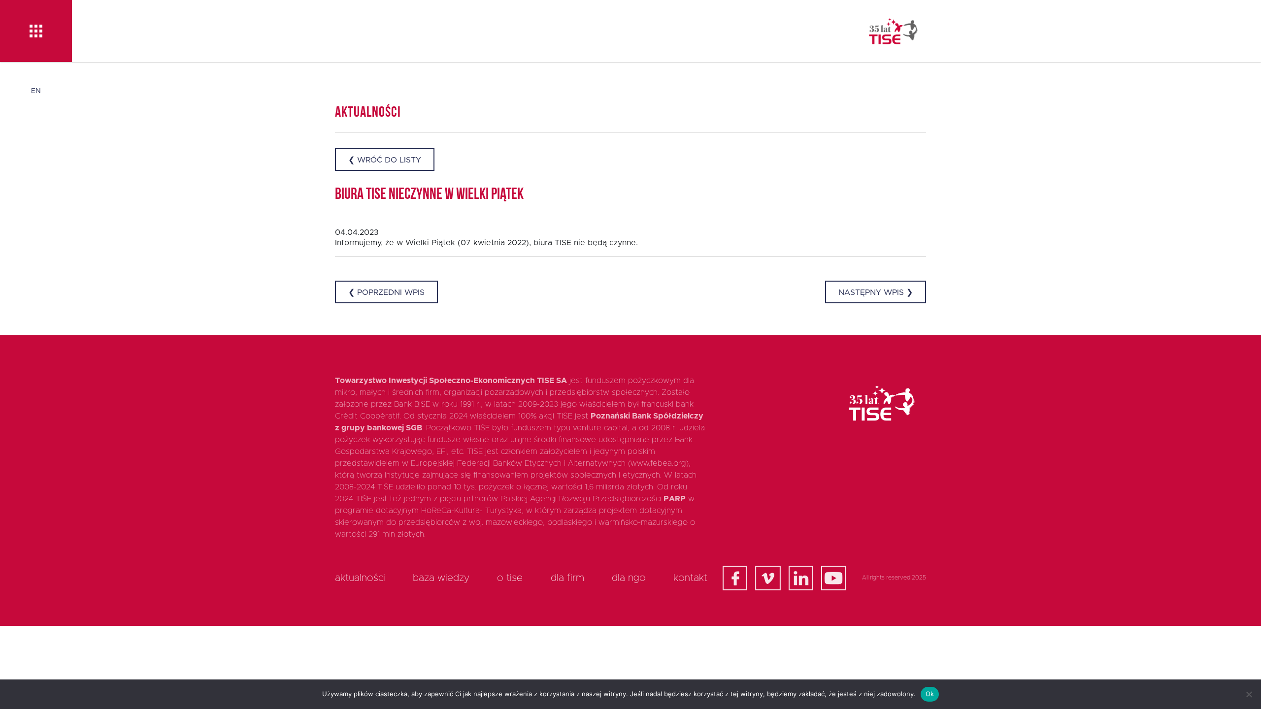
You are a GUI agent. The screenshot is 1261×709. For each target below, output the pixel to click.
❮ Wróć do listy (384, 160)
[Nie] (1249, 694)
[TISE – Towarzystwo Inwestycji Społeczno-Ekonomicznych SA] (893, 31)
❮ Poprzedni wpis (386, 292)
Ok (930, 694)
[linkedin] (801, 578)
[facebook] (735, 578)
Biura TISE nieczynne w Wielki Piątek (429, 195)
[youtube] (833, 578)
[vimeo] (768, 578)
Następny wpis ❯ (875, 292)
